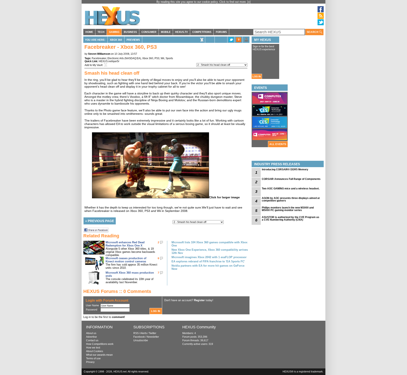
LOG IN (256, 76)
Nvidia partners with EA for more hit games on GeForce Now (207, 267)
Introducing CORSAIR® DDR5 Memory (285, 169)
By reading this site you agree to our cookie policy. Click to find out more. (201, 1)
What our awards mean (99, 354)
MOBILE (166, 32)
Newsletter (153, 336)
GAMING (114, 32)
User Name (92, 305)
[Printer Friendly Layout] (246, 41)
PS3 (157, 58)
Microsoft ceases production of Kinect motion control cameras (126, 260)
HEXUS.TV (181, 32)
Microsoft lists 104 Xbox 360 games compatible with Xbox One (209, 244)
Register (199, 300)
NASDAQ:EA (132, 58)
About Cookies (94, 351)
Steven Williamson (99, 53)
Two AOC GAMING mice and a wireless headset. (290, 188)
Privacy (90, 362)
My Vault (97, 65)
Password (91, 309)
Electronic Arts (115, 58)
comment (118, 317)
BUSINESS (130, 32)
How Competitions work (99, 344)
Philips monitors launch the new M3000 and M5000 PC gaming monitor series (288, 208)
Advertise (91, 336)
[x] (249, 1)
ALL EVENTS (277, 144)
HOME (89, 32)
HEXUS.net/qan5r (109, 61)
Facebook (139, 336)
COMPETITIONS (201, 32)
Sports (169, 58)
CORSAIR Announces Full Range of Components (291, 179)
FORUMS (221, 32)
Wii (162, 58)
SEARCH (313, 32)
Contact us (92, 340)
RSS (136, 333)
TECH (101, 32)
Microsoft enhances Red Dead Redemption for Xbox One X (125, 244)
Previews (133, 39)
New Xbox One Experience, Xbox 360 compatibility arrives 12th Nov (209, 251)
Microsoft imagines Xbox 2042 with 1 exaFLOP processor (209, 257)
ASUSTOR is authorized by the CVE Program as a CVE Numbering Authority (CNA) (290, 218)
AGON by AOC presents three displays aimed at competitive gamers (291, 199)
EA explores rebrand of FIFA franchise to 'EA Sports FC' (208, 261)
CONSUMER (148, 32)
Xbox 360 (116, 39)
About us (91, 333)
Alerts (143, 333)
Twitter (152, 333)
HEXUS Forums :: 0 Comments (117, 291)
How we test (93, 347)
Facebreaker (99, 58)
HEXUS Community (199, 327)
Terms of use (93, 358)
